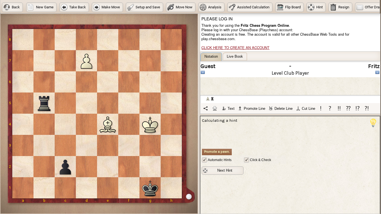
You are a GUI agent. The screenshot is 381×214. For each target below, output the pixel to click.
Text (231, 108)
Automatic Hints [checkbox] (220, 160)
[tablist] (290, 83)
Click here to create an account (235, 47)
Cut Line (308, 108)
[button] (12, 7)
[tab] (211, 56)
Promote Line (254, 108)
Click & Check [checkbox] (260, 160)
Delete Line (283, 108)
